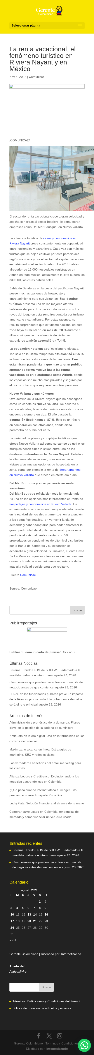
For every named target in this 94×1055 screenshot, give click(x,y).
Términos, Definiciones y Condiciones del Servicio (46, 1001)
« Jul (12, 940)
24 (12, 927)
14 (35, 914)
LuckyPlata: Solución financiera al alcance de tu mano (46, 803)
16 (46, 914)
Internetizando (71, 954)
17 (12, 921)
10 (12, 914)
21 (35, 921)
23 (46, 921)
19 (23, 921)
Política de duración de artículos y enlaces (41, 1008)
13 (29, 914)
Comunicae (37, 76)
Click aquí (68, 652)
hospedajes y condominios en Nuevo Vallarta (40, 504)
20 (29, 921)
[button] (84, 1045)
